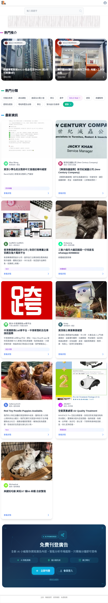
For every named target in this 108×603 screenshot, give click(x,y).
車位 (52, 98)
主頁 (42, 597)
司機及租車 (8, 98)
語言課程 (22, 98)
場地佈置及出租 (24, 104)
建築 (88, 98)
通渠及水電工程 (37, 98)
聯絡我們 (48, 597)
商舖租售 (99, 98)
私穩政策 (64, 597)
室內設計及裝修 (52, 104)
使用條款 (56, 597)
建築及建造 (8, 104)
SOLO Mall (74, 98)
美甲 (61, 98)
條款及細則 (54, 579)
